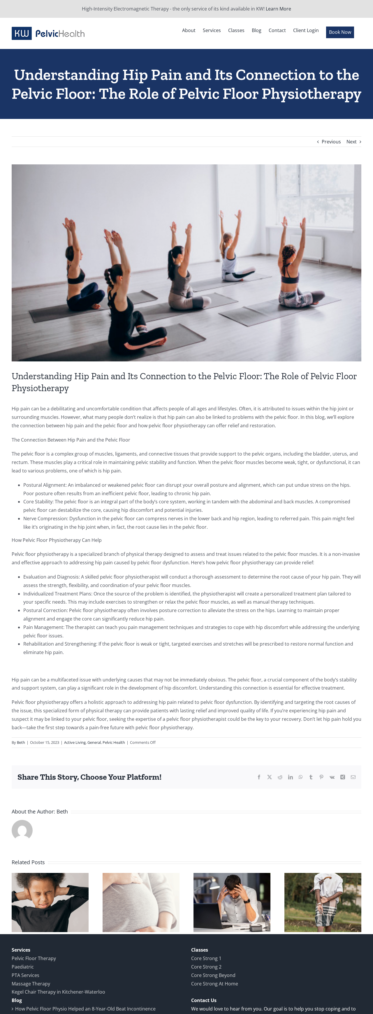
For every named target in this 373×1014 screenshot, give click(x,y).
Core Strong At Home (214, 983)
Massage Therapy (31, 983)
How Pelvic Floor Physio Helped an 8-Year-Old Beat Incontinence (85, 1009)
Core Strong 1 (206, 958)
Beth (21, 742)
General (94, 742)
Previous (331, 141)
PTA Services (25, 975)
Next (351, 141)
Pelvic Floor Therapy (34, 958)
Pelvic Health (114, 742)
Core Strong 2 (206, 967)
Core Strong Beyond (213, 975)
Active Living (75, 742)
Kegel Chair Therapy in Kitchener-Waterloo (58, 992)
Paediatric (23, 967)
